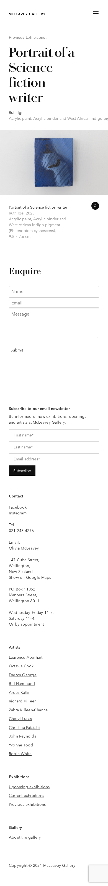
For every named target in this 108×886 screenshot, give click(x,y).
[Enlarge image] (95, 206)
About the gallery (25, 837)
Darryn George (23, 674)
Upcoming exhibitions (29, 786)
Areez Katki (19, 692)
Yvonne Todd (21, 745)
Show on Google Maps (30, 577)
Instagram (18, 513)
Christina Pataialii (24, 727)
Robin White (20, 753)
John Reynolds (22, 736)
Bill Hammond (22, 683)
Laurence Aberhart (26, 657)
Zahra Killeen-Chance (28, 709)
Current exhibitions (26, 795)
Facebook (18, 507)
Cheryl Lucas (20, 718)
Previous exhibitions (27, 804)
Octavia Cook (21, 665)
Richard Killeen (23, 701)
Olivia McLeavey (24, 548)
